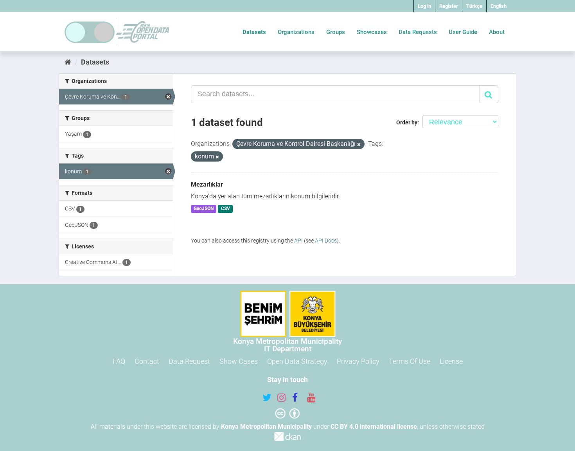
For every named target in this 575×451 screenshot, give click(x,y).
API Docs (326, 240)
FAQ (119, 361)
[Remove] (359, 144)
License (451, 361)
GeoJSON (204, 209)
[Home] (68, 62)
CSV (225, 209)
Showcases (372, 32)
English (499, 6)
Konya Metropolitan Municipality (266, 426)
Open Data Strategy (297, 361)
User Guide (463, 32)
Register (448, 6)
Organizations (296, 32)
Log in (424, 6)
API (298, 240)
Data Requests (418, 32)
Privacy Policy (358, 361)
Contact (147, 361)
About (497, 32)
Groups (335, 32)
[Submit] (489, 94)
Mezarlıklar (207, 184)
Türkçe (474, 6)
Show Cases (238, 361)
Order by (406, 122)
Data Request (189, 361)
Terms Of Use (409, 361)
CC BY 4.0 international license (374, 426)
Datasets (254, 32)
